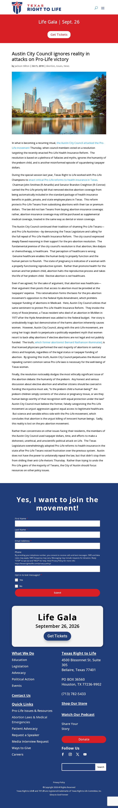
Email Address (23, 540)
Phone (18, 552)
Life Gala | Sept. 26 (58, 22)
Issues (59, 65)
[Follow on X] (78, 754)
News (66, 65)
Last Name (21, 529)
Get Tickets (59, 34)
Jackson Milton (22, 65)
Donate (84, 739)
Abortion (50, 65)
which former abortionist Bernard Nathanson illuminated (68, 342)
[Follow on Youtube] (85, 754)
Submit (57, 593)
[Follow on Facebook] (63, 754)
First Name (21, 518)
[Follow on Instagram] (70, 754)
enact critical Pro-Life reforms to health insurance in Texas (63, 180)
